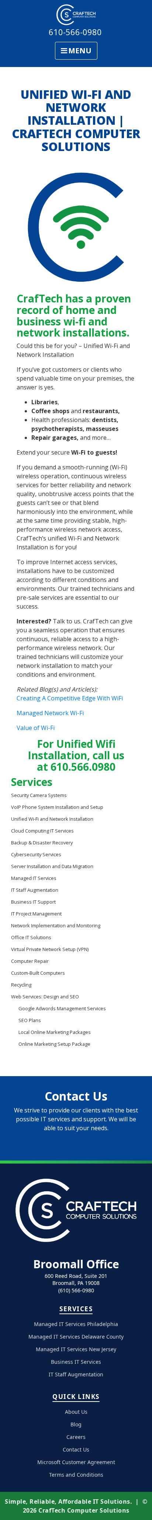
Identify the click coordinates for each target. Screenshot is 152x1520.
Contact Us (76, 1449)
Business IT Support (33, 901)
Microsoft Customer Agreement (76, 1462)
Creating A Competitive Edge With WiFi (70, 698)
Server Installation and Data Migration (52, 866)
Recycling (21, 984)
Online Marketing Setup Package (54, 1044)
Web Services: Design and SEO (45, 996)
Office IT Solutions (31, 937)
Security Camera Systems (39, 795)
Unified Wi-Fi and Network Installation (52, 819)
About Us (76, 1411)
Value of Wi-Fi (36, 728)
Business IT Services (76, 1361)
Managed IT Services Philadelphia (76, 1324)
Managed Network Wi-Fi (50, 713)
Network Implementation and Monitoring (55, 925)
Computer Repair (30, 961)
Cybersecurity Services (36, 854)
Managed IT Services (33, 878)
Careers (76, 1436)
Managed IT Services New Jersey (76, 1349)
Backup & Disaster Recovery (42, 842)
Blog (76, 1424)
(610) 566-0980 (76, 1290)
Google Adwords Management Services (62, 1008)
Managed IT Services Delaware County (76, 1336)
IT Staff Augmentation (34, 890)
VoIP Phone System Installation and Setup (57, 807)
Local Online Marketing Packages (54, 1032)
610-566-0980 (75, 31)
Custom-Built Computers (38, 973)
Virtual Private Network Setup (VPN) (50, 949)
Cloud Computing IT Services (42, 830)
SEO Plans (29, 1020)
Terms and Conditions (76, 1474)
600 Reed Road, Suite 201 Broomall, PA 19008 (76, 1279)
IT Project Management (36, 913)
